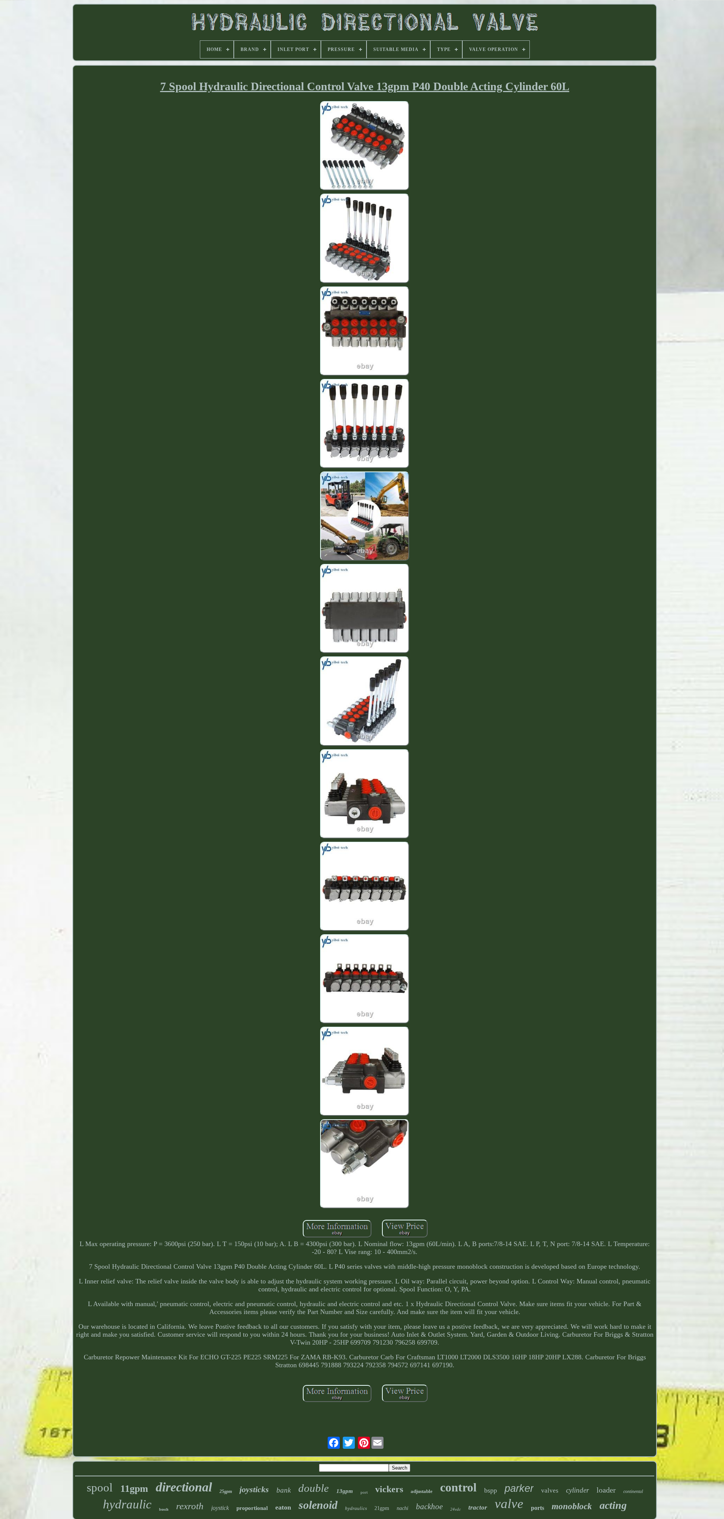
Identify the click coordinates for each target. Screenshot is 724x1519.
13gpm (344, 1491)
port (364, 1492)
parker (519, 1488)
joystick (220, 1508)
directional (184, 1487)
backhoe (429, 1506)
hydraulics (356, 1508)
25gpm (225, 1491)
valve (509, 1503)
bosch (164, 1509)
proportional (252, 1508)
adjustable (422, 1491)
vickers (389, 1489)
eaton (283, 1507)
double (313, 1488)
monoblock (572, 1506)
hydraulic (127, 1504)
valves (549, 1490)
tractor (477, 1507)
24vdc (455, 1509)
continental (633, 1491)
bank (283, 1490)
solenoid (318, 1505)
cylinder (577, 1490)
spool (100, 1487)
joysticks (254, 1489)
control (458, 1487)
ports (537, 1508)
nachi (402, 1508)
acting (613, 1505)
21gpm (381, 1508)
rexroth (190, 1506)
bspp (490, 1490)
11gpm (134, 1488)
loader (606, 1490)
